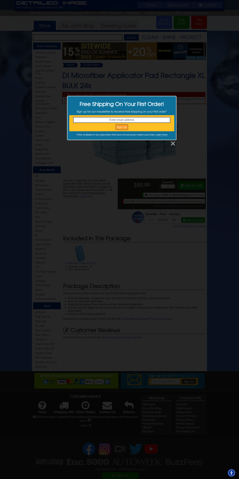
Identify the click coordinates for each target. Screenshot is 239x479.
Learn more (161, 134)
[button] (231, 473)
